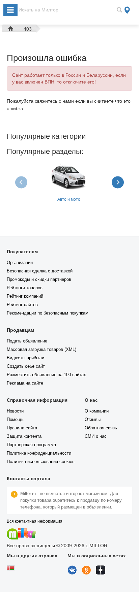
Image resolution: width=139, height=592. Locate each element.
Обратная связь (101, 427)
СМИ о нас (96, 436)
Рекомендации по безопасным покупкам (47, 313)
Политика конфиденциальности (39, 453)
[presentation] (21, 182)
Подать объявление (27, 340)
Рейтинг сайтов (22, 304)
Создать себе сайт (26, 366)
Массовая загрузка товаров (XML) (41, 349)
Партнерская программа (31, 444)
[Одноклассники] (86, 572)
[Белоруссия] (11, 568)
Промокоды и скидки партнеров (39, 279)
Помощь (15, 419)
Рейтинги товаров (25, 287)
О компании (97, 411)
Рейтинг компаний (25, 296)
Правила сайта (22, 427)
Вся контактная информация (34, 521)
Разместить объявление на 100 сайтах (46, 374)
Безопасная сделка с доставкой (40, 270)
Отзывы (93, 419)
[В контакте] (72, 572)
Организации (20, 262)
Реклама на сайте (25, 383)
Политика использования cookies (41, 461)
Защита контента (24, 436)
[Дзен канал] (100, 572)
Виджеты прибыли (25, 357)
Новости (15, 411)
